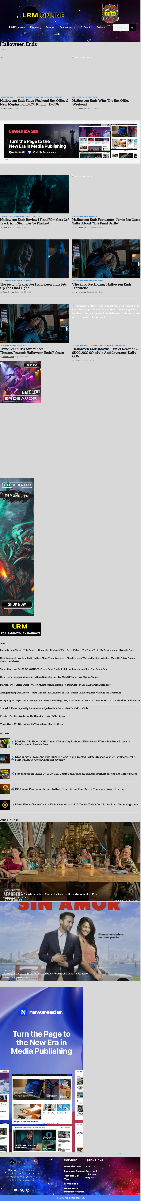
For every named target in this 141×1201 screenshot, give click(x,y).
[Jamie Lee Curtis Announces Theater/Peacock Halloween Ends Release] (34, 323)
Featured (28, 97)
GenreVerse (66, 27)
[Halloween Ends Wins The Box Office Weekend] (106, 75)
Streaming (36, 216)
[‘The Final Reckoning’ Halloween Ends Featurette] (106, 258)
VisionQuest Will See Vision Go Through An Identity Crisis (31, 724)
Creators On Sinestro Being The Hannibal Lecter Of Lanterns (32, 716)
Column (13, 97)
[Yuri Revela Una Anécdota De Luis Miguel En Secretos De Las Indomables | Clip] (70, 861)
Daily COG (20, 97)
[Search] (132, 27)
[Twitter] (21, 1190)
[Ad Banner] (70, 141)
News (52, 97)
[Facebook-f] (10, 1190)
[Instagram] (27, 1190)
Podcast (58, 97)
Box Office (5, 97)
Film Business (38, 97)
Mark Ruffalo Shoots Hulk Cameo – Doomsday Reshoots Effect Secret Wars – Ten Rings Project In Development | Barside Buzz (67, 650)
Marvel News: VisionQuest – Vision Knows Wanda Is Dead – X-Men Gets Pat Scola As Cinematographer (55, 685)
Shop (56, 33)
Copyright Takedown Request (91, 1174)
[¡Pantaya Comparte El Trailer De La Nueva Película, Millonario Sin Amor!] (70, 941)
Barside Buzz (8, 891)
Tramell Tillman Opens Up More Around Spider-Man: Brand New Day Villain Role (44, 708)
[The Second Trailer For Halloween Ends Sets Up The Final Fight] (34, 258)
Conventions (85, 345)
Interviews (35, 27)
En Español (86, 27)
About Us (90, 1166)
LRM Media (118, 345)
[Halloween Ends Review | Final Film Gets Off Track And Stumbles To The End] (34, 194)
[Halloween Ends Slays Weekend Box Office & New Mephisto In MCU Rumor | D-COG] (34, 75)
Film (83, 97)
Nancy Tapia (10, 897)
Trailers (101, 27)
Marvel (46, 97)
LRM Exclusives (17, 27)
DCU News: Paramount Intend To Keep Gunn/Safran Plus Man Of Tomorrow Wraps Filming (49, 677)
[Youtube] (15, 1190)
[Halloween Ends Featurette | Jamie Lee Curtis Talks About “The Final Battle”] (106, 194)
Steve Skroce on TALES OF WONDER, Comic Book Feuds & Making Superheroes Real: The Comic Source (55, 669)
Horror (89, 97)
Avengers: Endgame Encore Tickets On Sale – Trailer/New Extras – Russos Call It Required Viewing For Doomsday (60, 693)
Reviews (50, 27)
